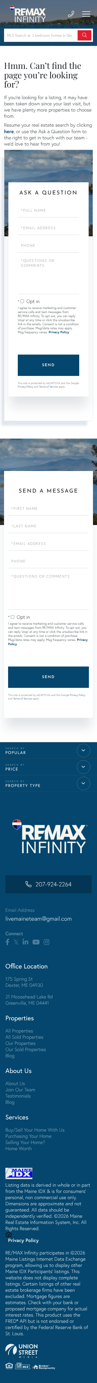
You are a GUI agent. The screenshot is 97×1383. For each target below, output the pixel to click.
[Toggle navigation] (86, 14)
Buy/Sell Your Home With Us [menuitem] (35, 1130)
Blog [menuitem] (10, 1055)
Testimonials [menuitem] (18, 1096)
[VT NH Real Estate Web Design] (48, 1351)
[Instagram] (46, 942)
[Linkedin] (25, 942)
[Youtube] (36, 942)
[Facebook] (7, 942)
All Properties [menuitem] (19, 1031)
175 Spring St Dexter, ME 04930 (24, 982)
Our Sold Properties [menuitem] (25, 1049)
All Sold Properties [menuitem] (24, 1037)
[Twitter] (16, 942)
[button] (84, 35)
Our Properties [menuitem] (20, 1043)
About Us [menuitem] (15, 1083)
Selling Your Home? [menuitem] (25, 1142)
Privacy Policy (59, 332)
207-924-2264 (54, 884)
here (9, 131)
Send (48, 365)
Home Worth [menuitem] (18, 1148)
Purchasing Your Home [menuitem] (28, 1136)
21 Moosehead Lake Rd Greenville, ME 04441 (29, 1000)
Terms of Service (48, 386)
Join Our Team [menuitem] (20, 1089)
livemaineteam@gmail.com (38, 918)
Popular (15, 752)
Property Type (23, 785)
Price (11, 769)
